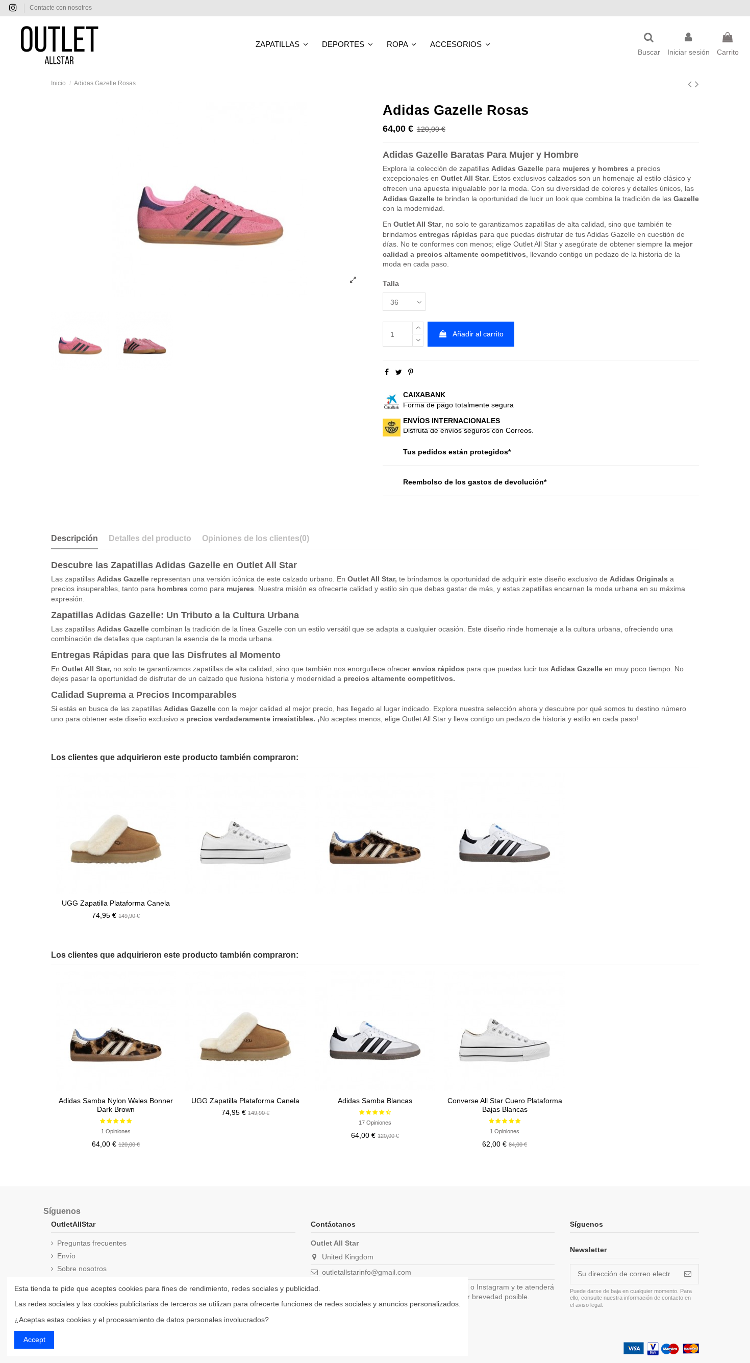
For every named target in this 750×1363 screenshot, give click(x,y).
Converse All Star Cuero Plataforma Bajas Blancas (504, 1105)
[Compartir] (387, 372)
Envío (66, 1256)
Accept (34, 1339)
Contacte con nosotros (61, 7)
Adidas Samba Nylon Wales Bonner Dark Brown (116, 1105)
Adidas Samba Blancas (375, 1101)
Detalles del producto (150, 538)
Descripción (74, 538)
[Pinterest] (410, 372)
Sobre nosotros (82, 1268)
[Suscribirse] (687, 1274)
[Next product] (697, 84)
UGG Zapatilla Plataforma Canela (116, 903)
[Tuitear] (398, 372)
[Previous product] (691, 84)
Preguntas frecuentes (92, 1243)
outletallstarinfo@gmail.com (366, 1272)
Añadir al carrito (478, 334)
